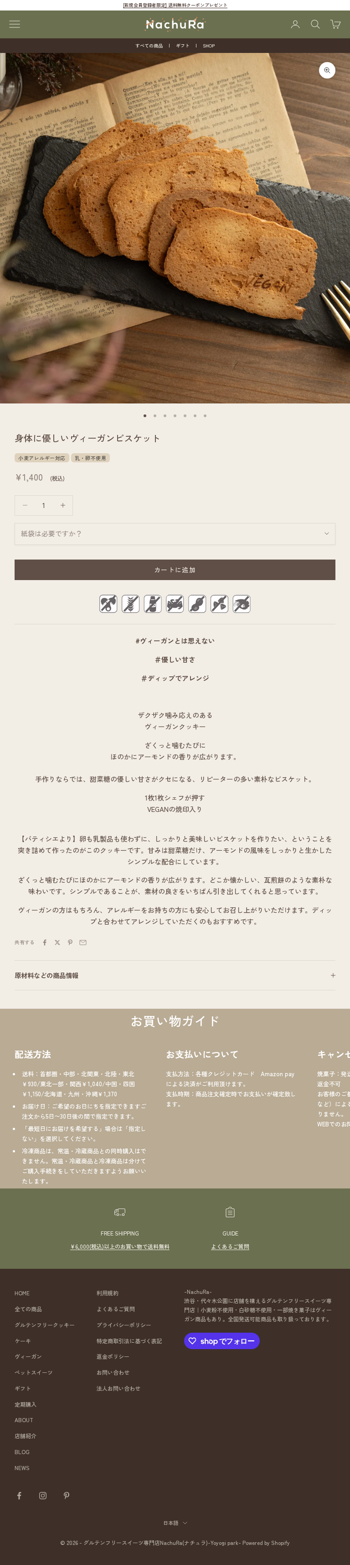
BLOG (22, 1451)
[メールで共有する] (83, 942)
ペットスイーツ (34, 1372)
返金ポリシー (113, 1356)
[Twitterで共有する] (57, 942)
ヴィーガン (28, 1356)
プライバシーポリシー (124, 1325)
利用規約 (107, 1293)
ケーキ (23, 1341)
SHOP (209, 45)
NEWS (22, 1467)
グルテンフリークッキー (45, 1325)
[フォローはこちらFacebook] (19, 1495)
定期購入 (25, 1404)
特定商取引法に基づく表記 (129, 1341)
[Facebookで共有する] (44, 942)
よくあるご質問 (230, 1246)
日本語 (170, 1522)
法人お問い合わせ (118, 1388)
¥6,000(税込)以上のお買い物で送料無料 (120, 1246)
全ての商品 (28, 1309)
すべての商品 (149, 45)
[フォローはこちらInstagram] (42, 1495)
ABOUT (24, 1420)
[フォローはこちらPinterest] (66, 1495)
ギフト (183, 45)
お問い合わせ (113, 1372)
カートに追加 (175, 569)
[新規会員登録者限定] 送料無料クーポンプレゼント (175, 4)
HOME (22, 1293)
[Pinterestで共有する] (70, 942)
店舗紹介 (25, 1435)
